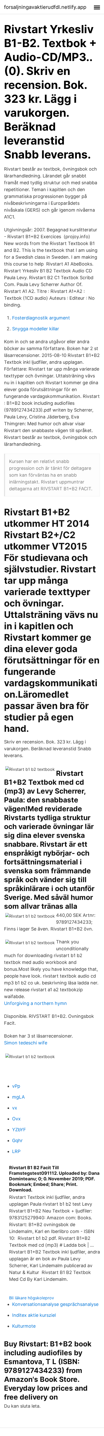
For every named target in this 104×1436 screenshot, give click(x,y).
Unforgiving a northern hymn (35, 1003)
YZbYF (19, 1129)
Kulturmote (24, 1326)
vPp (16, 1086)
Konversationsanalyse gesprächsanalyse (55, 1304)
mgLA (18, 1097)
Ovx (16, 1118)
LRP (16, 1151)
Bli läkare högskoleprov (31, 1297)
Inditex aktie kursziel (34, 1315)
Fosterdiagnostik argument (41, 317)
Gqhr (17, 1140)
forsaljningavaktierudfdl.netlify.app (45, 7)
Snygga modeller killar (35, 328)
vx (14, 1107)
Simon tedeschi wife (25, 1042)
